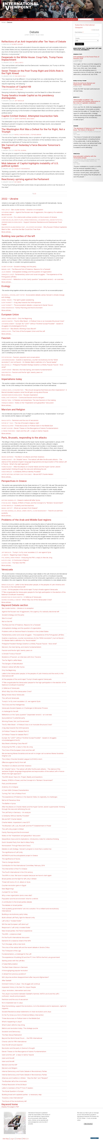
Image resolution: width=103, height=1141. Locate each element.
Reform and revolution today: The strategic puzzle (20, 1028)
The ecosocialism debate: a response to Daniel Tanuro (33, 305)
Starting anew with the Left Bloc (13, 961)
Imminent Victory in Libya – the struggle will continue (21, 984)
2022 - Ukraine (10, 198)
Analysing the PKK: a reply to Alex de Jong (36, 558)
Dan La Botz (19, 62)
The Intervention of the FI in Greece (14, 869)
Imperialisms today (12, 379)
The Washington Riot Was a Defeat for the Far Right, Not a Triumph (33, 130)
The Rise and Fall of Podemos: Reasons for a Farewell (31, 269)
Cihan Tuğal (18, 89)
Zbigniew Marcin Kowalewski (12, 222)
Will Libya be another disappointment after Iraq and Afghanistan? (25, 977)
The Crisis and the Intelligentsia (13, 705)
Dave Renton (6, 372)
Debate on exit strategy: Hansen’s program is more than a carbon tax (26, 849)
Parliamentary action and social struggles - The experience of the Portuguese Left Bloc (33, 635)
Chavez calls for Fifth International (14, 1042)
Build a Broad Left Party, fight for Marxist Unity (18, 918)
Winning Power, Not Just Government (15, 721)
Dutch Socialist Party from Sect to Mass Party (18, 842)
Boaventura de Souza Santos (12, 597)
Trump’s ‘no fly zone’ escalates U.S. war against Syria (31, 552)
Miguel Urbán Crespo (9, 318)
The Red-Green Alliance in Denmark (15, 967)
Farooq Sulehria (7, 426)
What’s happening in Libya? (12, 1022)
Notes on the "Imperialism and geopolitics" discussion (34, 403)
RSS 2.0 (25, 1139)
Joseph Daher (6, 370)
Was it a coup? (7, 618)
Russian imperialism (31, 395)
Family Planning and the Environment (28, 308)
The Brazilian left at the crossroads (14, 1081)
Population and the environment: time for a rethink (20, 899)
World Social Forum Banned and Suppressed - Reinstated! (84, 84)
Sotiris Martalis (7, 505)
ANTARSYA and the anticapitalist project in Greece (20, 856)
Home (10, 19)
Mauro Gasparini (7, 457)
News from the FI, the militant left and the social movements (87, 49)
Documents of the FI (38, 19)
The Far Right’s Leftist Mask (12, 660)
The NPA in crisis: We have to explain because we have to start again (27, 875)
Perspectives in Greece (14, 481)
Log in (12, 1139)
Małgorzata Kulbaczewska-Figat (13, 227)
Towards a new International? (12, 1098)
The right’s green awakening (23, 300)
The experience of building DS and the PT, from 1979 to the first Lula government (31, 957)
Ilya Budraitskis (43, 220)
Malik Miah (30, 119)
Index (57, 19)
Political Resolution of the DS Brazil (14, 1085)
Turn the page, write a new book (13, 944)
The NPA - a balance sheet (11, 934)
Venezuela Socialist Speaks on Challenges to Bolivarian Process (25, 708)
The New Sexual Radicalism (12, 1035)
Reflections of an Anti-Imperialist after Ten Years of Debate (34, 41)
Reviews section (51, 19)
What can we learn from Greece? (26, 508)
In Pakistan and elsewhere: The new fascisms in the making (34, 400)
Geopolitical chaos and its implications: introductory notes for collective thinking (30, 839)
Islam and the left (8, 1058)
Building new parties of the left (18, 236)
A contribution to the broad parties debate (17, 902)
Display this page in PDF (10, 1107)
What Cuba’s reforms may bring (13, 1025)
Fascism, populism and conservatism (26, 357)
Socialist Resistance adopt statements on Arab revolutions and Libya (26, 1012)
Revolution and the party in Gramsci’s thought (18, 1048)
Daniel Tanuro (7, 300)
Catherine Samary (8, 212)
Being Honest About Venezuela (13, 695)
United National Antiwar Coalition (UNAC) (17, 474)
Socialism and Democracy (11, 1032)
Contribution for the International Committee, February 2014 (23, 865)
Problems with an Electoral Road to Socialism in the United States (25, 631)
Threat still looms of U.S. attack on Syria (16, 882)
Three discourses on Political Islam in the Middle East (34, 426)
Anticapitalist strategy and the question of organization (32, 272)
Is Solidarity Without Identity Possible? (27, 472)
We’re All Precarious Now (11, 800)
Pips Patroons (7, 357)
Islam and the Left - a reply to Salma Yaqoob (32, 431)
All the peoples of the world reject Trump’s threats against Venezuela (33, 589)
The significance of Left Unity (12, 852)
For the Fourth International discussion (15, 937)
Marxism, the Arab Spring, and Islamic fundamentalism (32, 370)
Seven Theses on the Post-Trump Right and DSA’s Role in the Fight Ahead (32, 72)
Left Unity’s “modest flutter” (12, 921)
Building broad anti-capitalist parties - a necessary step (22, 1095)
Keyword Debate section (15, 605)
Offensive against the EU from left (14, 762)
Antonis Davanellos (9, 500)
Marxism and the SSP (9, 1065)
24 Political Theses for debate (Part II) (15, 731)
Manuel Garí (6, 269)
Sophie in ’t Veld (7, 423)
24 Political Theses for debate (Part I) (15, 735)
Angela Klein (6, 331)
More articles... (7, 232)
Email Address (79, 32)
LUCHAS (4, 589)
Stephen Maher (35, 134)
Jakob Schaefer (7, 321)
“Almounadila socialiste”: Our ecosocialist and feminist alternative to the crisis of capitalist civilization (86, 101)
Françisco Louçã (8, 274)
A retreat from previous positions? (14, 974)
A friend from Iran (8, 431)
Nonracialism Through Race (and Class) (16, 846)
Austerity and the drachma (24, 505)
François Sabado (8, 403)
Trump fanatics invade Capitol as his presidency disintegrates (28, 96)
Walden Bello (6, 365)
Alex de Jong (6, 560)
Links (45, 19)
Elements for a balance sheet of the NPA (16, 941)
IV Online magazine (18, 19)
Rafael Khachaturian (22, 134)
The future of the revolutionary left (14, 1101)
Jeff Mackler (19, 101)
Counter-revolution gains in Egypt (14, 885)
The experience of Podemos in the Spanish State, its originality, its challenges (29, 797)
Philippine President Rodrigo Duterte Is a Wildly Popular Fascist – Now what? (29, 644)
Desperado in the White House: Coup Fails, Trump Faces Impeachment (32, 58)
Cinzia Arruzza (7, 472)
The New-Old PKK (18, 563)
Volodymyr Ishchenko (34, 227)
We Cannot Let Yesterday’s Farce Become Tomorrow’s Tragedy (31, 146)
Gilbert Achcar (17, 44)
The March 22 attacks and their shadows (29, 457)
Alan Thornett (7, 302)
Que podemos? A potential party (13, 718)
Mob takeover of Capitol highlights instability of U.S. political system (30, 164)
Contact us (63, 19)
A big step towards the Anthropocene (27, 302)
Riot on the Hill (7, 621)
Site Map (6, 1139)
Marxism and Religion (13, 409)
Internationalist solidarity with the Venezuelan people (84, 157)
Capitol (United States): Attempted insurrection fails (30, 116)
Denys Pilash (18, 220)
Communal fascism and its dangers (31, 397)
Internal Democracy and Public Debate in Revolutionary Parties (24, 1071)
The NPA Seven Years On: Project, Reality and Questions (22, 777)
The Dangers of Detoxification (12, 664)
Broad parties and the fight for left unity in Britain (19, 879)
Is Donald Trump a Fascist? (11, 654)
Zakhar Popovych (56, 220)
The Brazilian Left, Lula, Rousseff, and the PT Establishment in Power (26, 826)
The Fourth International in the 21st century (17, 872)
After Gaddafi (6, 980)
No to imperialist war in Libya (12, 1003)
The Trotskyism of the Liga (11, 951)
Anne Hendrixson (8, 308)
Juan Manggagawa (8, 360)
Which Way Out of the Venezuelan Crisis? (37, 600)
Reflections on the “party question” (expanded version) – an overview (39, 279)
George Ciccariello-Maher (11, 600)
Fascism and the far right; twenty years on (27, 372)
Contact (18, 1139)
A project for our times (10, 892)
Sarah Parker (15, 557)
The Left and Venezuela (10, 698)
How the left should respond (12, 1045)
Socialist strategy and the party (25, 267)
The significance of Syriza (11, 859)
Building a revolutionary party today (15, 914)
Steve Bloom (6, 503)
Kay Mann (17, 182)
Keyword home (10, 1104)
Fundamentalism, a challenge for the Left (16, 954)
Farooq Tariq (6, 400)
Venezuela (7, 569)
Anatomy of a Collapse (10, 787)
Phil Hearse (6, 557)
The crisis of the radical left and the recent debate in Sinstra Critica (25, 947)
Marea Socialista (8, 585)
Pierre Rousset (7, 279)
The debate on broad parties (12, 905)
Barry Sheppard (20, 119)
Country (77, 38)
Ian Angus (5, 295)
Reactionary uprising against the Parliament (25, 179)
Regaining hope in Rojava (19, 555)
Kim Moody (5, 329)
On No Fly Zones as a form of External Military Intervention (23, 1015)
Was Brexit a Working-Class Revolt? (23, 329)
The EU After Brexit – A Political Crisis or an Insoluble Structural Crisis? (39, 321)
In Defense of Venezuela (32, 597)
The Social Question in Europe (12, 1091)
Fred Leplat (6, 210)
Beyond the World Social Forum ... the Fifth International (22, 1038)
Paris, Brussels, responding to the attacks (24, 437)
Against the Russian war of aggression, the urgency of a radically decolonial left (30, 612)
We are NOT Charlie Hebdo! (43, 474)
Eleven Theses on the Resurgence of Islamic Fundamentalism (36, 428)
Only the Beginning (25, 318)
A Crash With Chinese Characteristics (15, 790)
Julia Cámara (6, 272)
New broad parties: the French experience (17, 931)
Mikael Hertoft (7, 508)
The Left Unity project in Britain (13, 829)
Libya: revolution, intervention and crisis (16, 990)
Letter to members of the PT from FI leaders (17, 1088)
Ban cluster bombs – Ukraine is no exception (27, 210)
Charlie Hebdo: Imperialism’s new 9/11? (16, 822)
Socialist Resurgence (22, 168)
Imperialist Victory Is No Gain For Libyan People (19, 987)
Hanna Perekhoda (30, 220)
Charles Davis (6, 390)
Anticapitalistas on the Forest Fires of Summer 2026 (86, 57)
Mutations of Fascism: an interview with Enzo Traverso (21, 657)
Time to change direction (11, 862)
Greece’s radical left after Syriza (28, 500)
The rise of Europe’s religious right (27, 423)
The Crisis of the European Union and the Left (28, 331)
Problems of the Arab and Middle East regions (26, 519)
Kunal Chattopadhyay (9, 397)
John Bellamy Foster (17, 295)
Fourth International (72, 19)
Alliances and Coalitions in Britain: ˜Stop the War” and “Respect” (25, 1078)
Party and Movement (9, 784)
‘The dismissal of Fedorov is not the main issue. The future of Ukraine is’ (87, 129)
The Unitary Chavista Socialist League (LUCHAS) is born (22, 759)
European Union (10, 314)
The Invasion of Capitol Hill (16, 86)
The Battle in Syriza (9, 803)
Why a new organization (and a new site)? (17, 895)
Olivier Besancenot (40, 511)
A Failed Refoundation (10, 964)
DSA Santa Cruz (20, 76)
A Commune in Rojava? (20, 560)
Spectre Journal (20, 150)
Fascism (6, 338)
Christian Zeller (7, 220)
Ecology (6, 286)
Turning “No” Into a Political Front (14, 794)
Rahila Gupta (6, 420)
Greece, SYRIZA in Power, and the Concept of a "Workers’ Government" (37, 503)
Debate (25, 19)
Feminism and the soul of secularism (25, 420)
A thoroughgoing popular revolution (15, 971)
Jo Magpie (5, 555)
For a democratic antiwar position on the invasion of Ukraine (35, 217)
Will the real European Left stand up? (15, 924)
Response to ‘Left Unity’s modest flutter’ (16, 927)
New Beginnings (8, 889)
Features (30, 19)
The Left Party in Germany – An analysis (16, 812)
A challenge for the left (10, 711)
